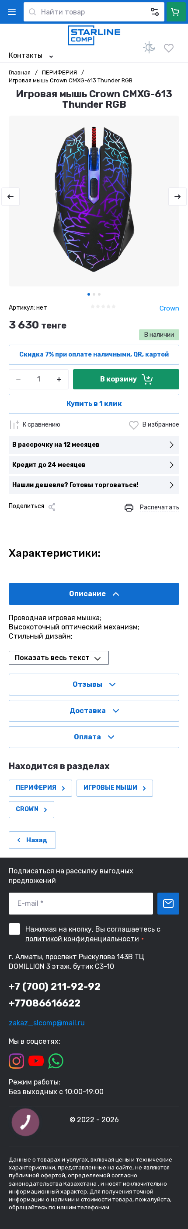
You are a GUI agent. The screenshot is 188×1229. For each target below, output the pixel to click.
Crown (169, 308)
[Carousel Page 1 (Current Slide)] (88, 294)
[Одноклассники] (43, 522)
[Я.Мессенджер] (15, 522)
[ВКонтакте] (29, 522)
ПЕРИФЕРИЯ (59, 72)
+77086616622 (44, 1003)
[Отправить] (168, 904)
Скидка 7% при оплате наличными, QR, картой (94, 354)
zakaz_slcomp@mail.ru (47, 1023)
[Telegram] (57, 522)
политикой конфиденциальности (82, 939)
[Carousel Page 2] (94, 294)
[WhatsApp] (85, 522)
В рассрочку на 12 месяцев (56, 445)
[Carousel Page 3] (99, 294)
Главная (20, 72)
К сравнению (41, 424)
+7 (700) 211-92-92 (55, 986)
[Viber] (71, 522)
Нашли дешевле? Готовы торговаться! (75, 485)
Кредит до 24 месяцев (49, 465)
